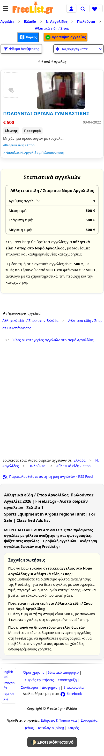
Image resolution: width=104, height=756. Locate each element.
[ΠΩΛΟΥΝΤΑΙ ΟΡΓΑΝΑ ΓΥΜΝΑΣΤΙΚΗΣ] (61, 90)
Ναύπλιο (12, 152)
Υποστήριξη (67, 680)
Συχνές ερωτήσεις (39, 680)
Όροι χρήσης (33, 672)
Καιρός (73, 727)
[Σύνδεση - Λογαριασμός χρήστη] (71, 8)
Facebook (74, 693)
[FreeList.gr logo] (32, 8)
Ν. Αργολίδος (56, 21)
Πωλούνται (86, 21)
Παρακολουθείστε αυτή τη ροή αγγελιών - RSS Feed (50, 476)
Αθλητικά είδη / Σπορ (52, 28)
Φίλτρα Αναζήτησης (23, 48)
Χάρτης (31, 37)
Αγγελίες (7, 21)
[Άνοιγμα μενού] (5, 8)
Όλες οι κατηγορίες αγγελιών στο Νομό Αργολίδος (49, 340)
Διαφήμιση (51, 687)
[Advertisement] (52, 400)
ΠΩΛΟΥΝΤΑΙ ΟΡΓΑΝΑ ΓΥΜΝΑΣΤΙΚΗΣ (46, 113)
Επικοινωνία (74, 687)
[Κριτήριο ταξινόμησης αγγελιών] (78, 49)
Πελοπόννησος (52, 152)
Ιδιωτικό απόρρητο (63, 672)
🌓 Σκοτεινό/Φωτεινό (52, 742)
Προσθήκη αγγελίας (68, 37)
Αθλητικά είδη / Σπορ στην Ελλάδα (30, 320)
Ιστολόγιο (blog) (51, 727)
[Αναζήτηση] (83, 8)
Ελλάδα (30, 21)
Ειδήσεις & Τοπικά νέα (59, 720)
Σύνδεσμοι (29, 687)
